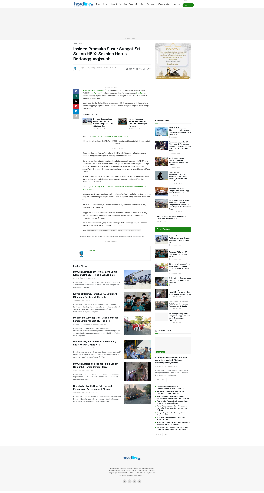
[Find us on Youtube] (139, 481)
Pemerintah (133, 4)
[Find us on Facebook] (125, 481)
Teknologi (150, 4)
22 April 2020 (162, 221)
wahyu (77, 348)
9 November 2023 (176, 183)
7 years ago (92, 68)
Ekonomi (114, 4)
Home (98, 4)
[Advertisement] (132, 22)
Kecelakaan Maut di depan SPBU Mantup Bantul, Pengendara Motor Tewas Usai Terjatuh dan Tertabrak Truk (180, 204)
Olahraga (160, 352)
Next (165, 434)
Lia (76, 370)
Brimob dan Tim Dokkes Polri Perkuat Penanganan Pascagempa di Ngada (179, 304)
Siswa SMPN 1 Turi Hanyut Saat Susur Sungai (110, 136)
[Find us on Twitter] (129, 481)
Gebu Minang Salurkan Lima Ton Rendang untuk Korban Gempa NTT (180, 280)
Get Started (188, 5)
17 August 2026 (168, 366)
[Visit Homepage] (83, 4)
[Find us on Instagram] (134, 481)
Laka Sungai (103, 230)
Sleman (96, 93)
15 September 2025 (176, 211)
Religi (142, 4)
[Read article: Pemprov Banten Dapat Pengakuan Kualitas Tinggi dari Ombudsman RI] (161, 191)
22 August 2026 (99, 128)
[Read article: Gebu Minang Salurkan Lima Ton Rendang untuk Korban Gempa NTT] (137, 349)
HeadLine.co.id (88, 90)
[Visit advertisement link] (173, 61)
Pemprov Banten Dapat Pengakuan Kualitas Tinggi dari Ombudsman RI (179, 190)
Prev (159, 434)
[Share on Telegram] (76, 111)
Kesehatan (123, 4)
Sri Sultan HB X (134, 230)
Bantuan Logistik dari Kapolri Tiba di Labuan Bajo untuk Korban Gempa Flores (180, 292)
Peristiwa (139, 93)
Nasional (106, 68)
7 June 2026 (174, 195)
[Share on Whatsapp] (76, 96)
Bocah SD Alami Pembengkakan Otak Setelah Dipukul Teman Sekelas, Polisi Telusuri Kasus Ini (178, 176)
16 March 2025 (175, 153)
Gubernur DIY (92, 230)
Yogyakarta (100, 90)
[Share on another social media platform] (76, 116)
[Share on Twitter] (76, 101)
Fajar (77, 278)
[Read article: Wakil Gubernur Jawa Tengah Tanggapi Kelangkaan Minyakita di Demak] (161, 161)
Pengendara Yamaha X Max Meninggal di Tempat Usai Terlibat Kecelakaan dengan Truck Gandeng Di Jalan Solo (180, 146)
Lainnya (177, 4)
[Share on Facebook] (76, 91)
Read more (161, 380)
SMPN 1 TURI (122, 230)
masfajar (78, 300)
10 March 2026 (175, 167)
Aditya (82, 68)
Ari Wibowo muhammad (82, 324)
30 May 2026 (174, 137)
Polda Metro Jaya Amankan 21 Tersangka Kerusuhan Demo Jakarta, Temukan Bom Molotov (172, 408)
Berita (105, 4)
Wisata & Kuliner (164, 4)
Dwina (159, 366)
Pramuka (113, 230)
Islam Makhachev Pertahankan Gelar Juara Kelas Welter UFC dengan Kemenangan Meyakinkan (171, 360)
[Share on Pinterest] (76, 106)
